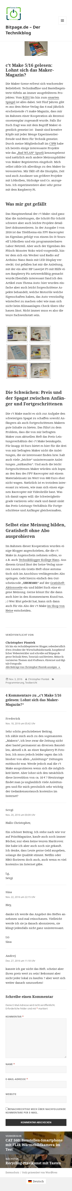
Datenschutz (12, 1172)
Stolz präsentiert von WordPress (39, 1172)
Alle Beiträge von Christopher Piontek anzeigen (32, 667)
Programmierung (15, 682)
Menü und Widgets (62, 24)
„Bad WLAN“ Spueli (30, 153)
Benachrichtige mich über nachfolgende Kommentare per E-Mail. (36, 1111)
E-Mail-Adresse (17, 1079)
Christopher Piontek (38, 679)
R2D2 (26, 97)
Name (10, 1064)
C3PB (52, 143)
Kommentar (15, 1016)
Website (11, 1094)
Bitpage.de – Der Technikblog (23, 30)
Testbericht (31, 682)
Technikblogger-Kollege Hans (39, 560)
